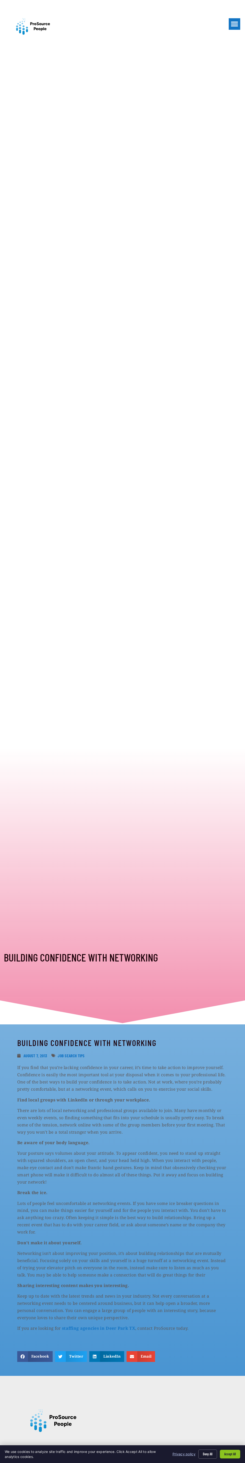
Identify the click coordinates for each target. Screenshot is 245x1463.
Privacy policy (184, 1454)
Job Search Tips (71, 1055)
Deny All (207, 1454)
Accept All (230, 1454)
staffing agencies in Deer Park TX (98, 1328)
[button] (234, 24)
